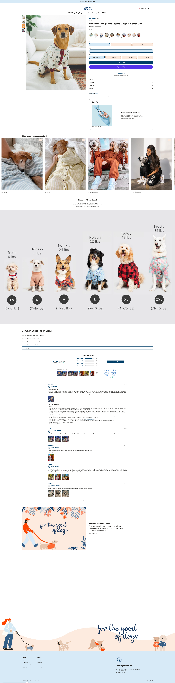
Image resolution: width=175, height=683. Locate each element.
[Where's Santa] (118, 35)
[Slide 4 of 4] (23, 30)
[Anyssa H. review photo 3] (65, 493)
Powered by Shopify (35, 680)
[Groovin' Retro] (124, 35)
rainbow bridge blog (27, 664)
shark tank (25, 667)
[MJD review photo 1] (51, 399)
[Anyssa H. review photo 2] (58, 493)
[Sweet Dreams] (112, 35)
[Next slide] (151, 1)
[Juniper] (91, 35)
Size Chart (91, 88)
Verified (109, 377)
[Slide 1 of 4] (23, 17)
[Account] (148, 8)
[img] (50, 384)
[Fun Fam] (107, 35)
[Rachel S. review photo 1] (51, 457)
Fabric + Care (91, 85)
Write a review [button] (115, 362)
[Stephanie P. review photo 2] (58, 439)
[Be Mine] (134, 35)
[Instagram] (150, 681)
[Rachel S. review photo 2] (58, 477)
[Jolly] (138, 35)
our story (25, 660)
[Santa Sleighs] (101, 35)
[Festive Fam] (96, 35)
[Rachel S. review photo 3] (65, 477)
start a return (40, 662)
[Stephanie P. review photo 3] (65, 439)
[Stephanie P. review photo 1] (51, 439)
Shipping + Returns (92, 79)
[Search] (145, 8)
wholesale (39, 664)
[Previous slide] (22, 1)
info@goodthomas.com (90, 419)
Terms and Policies (87, 680)
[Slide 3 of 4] (23, 26)
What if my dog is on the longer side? (30, 347)
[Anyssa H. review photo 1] (51, 493)
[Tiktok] (152, 681)
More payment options (121, 70)
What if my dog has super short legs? (30, 338)
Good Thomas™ (28, 680)
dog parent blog (26, 662)
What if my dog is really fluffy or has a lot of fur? (33, 335)
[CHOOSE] (40, 187)
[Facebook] (147, 681)
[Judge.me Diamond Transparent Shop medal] (113, 372)
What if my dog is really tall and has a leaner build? (33, 341)
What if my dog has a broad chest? (30, 344)
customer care (40, 660)
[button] (92, 18)
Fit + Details (91, 82)
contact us (39, 667)
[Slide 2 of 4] (23, 21)
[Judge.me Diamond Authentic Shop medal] (106, 372)
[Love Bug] (129, 35)
